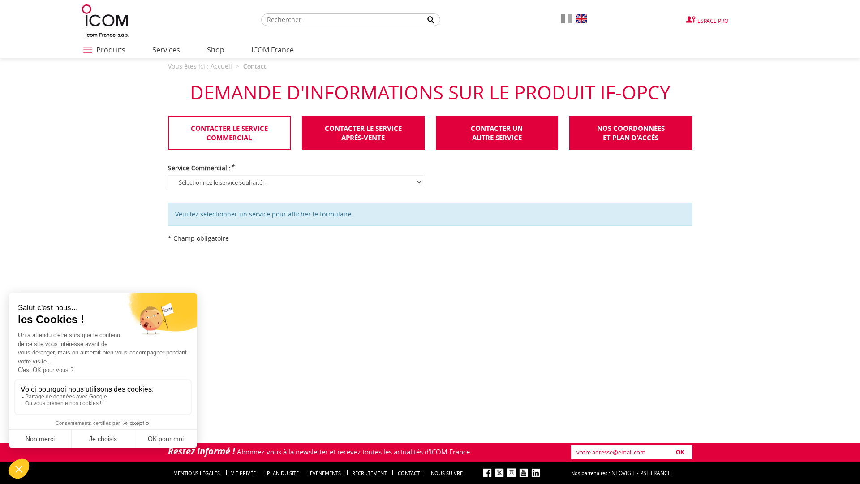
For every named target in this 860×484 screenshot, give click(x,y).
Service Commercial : (201, 168)
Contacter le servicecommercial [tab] (229, 133)
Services (166, 50)
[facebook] (487, 472)
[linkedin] (535, 472)
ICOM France (272, 50)
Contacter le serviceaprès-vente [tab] (363, 133)
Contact (409, 473)
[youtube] (523, 472)
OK (680, 452)
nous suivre (447, 473)
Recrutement (369, 473)
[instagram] (511, 472)
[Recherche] (430, 20)
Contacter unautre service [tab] (497, 133)
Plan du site (283, 473)
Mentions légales (196, 473)
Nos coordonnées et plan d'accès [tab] (631, 133)
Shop (215, 50)
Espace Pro (712, 20)
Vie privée (243, 473)
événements (325, 473)
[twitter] (499, 472)
